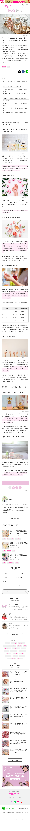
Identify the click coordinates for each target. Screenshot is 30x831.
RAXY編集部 (17, 538)
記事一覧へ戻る (15, 518)
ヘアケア (3, 582)
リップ (6, 650)
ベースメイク (19, 573)
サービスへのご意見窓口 (17, 797)
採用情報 (26, 812)
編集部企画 (21, 643)
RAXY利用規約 (9, 797)
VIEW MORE (15, 635)
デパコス (15, 656)
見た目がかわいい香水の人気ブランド (12, 86)
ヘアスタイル (13, 650)
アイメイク (4, 578)
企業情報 (3, 812)
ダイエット (8, 656)
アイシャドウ (15, 648)
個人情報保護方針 (10, 812)
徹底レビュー (7, 648)
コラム (3, 586)
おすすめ (4, 66)
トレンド (23, 648)
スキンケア (4, 573)
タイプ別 (19, 658)
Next (26, 490)
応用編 (16, 562)
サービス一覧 (4, 819)
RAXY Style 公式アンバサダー (9, 645)
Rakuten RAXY (8, 6)
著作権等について (19, 812)
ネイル (18, 582)
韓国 (25, 645)
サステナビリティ (19, 819)
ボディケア (19, 578)
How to (3, 538)
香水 (9, 66)
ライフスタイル (10, 538)
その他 (8, 64)
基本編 (19, 645)
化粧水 (22, 653)
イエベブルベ (22, 650)
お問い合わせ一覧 (11, 819)
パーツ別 (15, 653)
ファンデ (22, 656)
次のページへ (15, 483)
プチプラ (8, 653)
